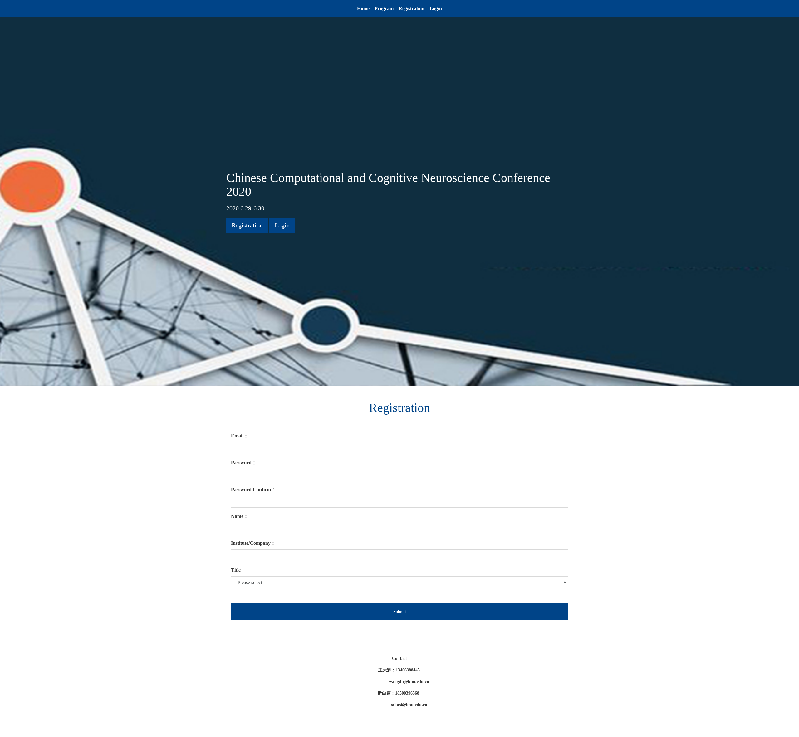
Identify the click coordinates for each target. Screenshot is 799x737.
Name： (239, 516)
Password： (244, 462)
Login (435, 8)
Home (363, 8)
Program (384, 8)
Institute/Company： (253, 543)
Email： (239, 435)
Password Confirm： (253, 489)
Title (236, 570)
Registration (411, 8)
